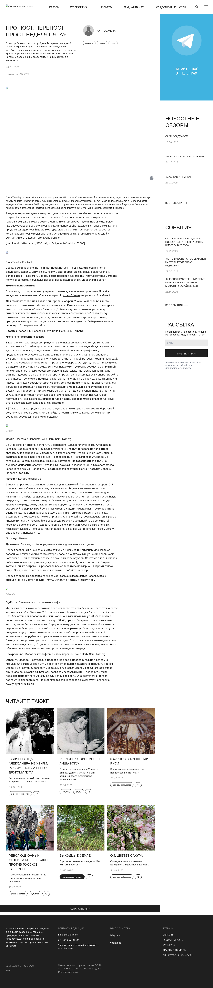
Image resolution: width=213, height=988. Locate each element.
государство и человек (72, 877)
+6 (89, 877)
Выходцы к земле (75, 855)
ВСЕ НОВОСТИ (174, 203)
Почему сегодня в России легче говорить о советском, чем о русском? (27, 878)
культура (89, 43)
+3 (37, 794)
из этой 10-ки (71, 295)
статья (102, 43)
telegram (115, 935)
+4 (138, 785)
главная (10, 74)
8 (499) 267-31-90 (68, 939)
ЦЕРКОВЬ (53, 7)
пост (113, 43)
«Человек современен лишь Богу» (80, 761)
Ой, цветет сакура (126, 855)
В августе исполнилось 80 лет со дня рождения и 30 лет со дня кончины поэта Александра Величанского (79, 774)
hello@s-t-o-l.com (68, 934)
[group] (186, 145)
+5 (46, 894)
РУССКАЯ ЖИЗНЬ (80, 7)
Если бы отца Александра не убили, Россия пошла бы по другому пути (28, 765)
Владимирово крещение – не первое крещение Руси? (127, 771)
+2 (138, 877)
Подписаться (186, 353)
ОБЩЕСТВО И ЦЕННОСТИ (171, 7)
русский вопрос (18, 894)
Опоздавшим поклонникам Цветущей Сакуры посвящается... (129, 863)
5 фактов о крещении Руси (129, 761)
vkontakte (115, 942)
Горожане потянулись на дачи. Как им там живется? (80, 863)
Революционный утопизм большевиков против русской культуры (29, 862)
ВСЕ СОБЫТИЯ (174, 305)
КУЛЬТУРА (107, 7)
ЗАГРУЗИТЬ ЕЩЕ (80, 909)
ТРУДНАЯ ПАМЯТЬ (134, 7)
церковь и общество (20, 794)
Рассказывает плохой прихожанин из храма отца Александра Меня (29, 780)
